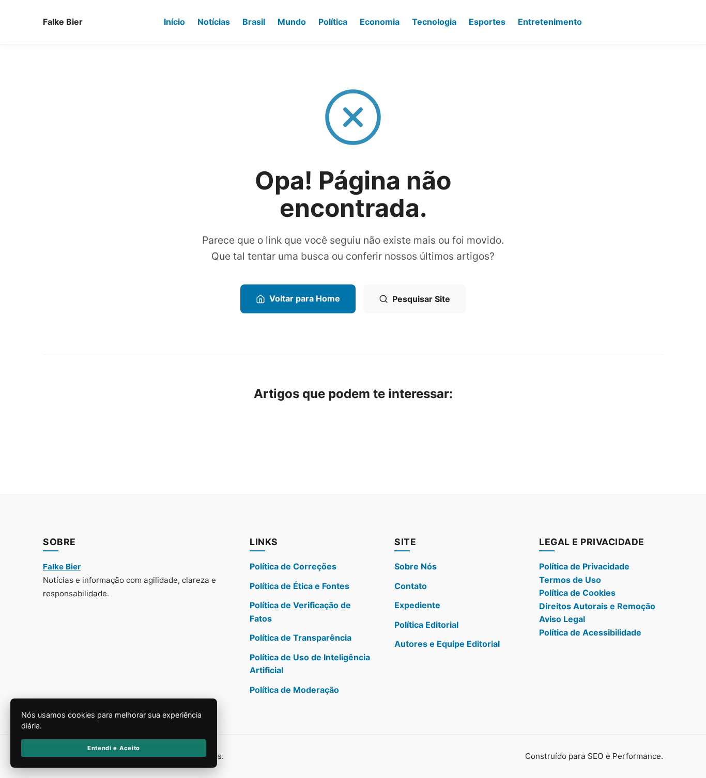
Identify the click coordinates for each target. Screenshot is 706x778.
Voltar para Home (304, 298)
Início (174, 22)
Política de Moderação (294, 690)
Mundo (292, 22)
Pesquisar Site (421, 299)
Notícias (213, 22)
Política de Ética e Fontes (299, 586)
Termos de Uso (570, 580)
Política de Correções (293, 566)
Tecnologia (434, 22)
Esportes (487, 22)
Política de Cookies (577, 593)
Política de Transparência (300, 637)
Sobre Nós (415, 566)
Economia (380, 22)
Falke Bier (63, 22)
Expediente (417, 605)
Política (332, 22)
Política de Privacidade (584, 566)
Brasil (253, 22)
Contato (410, 586)
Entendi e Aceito (113, 748)
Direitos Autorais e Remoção (597, 606)
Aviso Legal (562, 619)
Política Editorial (426, 625)
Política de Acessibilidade (590, 632)
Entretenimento (550, 22)
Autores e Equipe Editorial (447, 644)
